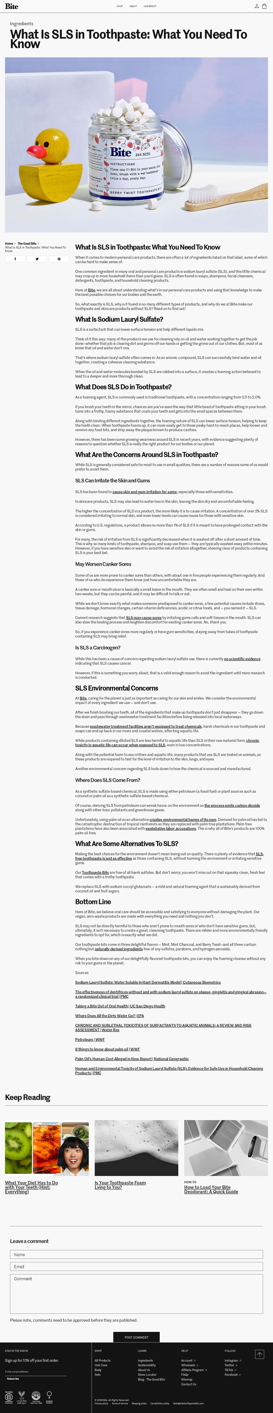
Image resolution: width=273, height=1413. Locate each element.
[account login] (257, 6)
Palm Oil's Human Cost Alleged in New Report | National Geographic (132, 1058)
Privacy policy (101, 1403)
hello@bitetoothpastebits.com (188, 1403)
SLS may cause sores (144, 617)
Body (98, 1370)
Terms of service (120, 1403)
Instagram (231, 1360)
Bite (91, 290)
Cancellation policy (159, 1403)
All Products (102, 1360)
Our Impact (150, 6)
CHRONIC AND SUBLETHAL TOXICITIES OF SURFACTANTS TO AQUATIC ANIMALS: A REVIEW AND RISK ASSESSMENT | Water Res (163, 1027)
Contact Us (188, 1384)
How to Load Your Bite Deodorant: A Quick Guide (211, 1189)
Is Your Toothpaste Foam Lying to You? (120, 1184)
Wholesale (188, 1365)
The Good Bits (27, 243)
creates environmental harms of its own (183, 819)
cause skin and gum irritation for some (145, 491)
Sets (97, 1374)
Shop (120, 6)
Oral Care (101, 1365)
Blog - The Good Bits (151, 1379)
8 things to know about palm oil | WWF (107, 1049)
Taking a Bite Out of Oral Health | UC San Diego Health (120, 1006)
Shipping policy (139, 1403)
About (133, 6)
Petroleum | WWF (90, 1039)
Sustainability (147, 1365)
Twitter (229, 1365)
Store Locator (147, 1374)
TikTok (229, 1370)
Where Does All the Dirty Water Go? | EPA (109, 1015)
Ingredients (145, 1360)
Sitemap (186, 1379)
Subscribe (13, 1379)
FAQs (184, 1374)
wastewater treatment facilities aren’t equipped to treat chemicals (146, 726)
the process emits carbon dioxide (232, 805)
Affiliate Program (192, 1370)
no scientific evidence (242, 658)
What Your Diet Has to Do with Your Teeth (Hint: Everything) (31, 1187)
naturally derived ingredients (119, 948)
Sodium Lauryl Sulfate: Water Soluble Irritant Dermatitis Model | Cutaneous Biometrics (148, 982)
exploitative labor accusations (171, 828)
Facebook (231, 1374)
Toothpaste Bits (95, 872)
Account (186, 1360)
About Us (144, 1370)
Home (9, 243)
